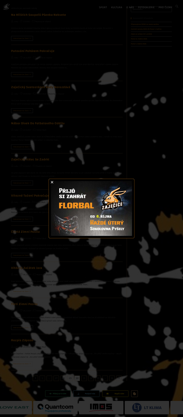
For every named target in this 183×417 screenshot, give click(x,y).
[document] (91, 208)
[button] (52, 182)
